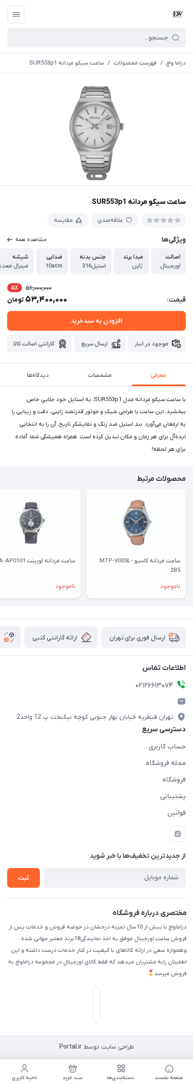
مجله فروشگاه (166, 763)
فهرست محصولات (135, 63)
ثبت (23, 878)
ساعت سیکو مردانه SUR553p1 (66, 63)
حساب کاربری (167, 746)
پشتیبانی (173, 796)
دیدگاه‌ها (38, 375)
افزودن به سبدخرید (96, 321)
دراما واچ (176, 63)
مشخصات (100, 375)
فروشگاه (174, 779)
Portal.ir (70, 1047)
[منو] (16, 14)
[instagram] (178, 834)
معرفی (158, 375)
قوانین (176, 812)
